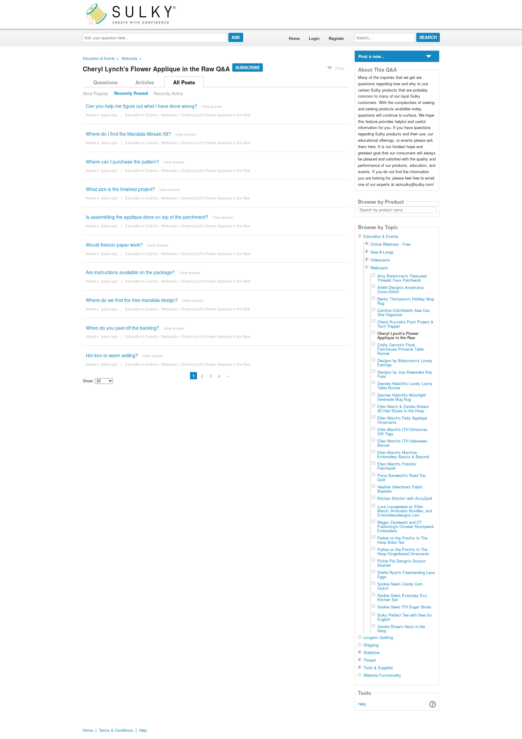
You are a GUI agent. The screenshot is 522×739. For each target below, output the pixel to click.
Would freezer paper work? (114, 244)
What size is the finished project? (120, 189)
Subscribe (247, 67)
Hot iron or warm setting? (112, 355)
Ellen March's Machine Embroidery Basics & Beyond (403, 454)
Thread (369, 660)
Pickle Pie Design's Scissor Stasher (401, 562)
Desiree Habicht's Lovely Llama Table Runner (404, 385)
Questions (105, 82)
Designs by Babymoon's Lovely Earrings (404, 362)
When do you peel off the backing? (122, 327)
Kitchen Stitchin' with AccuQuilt (404, 498)
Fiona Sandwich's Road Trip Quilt (401, 477)
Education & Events (99, 58)
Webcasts (129, 58)
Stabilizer (371, 652)
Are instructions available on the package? (130, 272)
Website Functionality (382, 675)
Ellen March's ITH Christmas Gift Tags (402, 431)
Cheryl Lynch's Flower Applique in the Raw (215, 114)
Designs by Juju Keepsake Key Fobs (404, 373)
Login (314, 38)
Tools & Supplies (378, 668)
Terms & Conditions (116, 730)
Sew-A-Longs (382, 252)
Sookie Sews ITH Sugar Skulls (404, 606)
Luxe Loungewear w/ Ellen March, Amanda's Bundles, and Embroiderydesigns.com (404, 510)
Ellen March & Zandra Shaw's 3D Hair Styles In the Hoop (403, 408)
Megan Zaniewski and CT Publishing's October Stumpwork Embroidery (405, 526)
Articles (144, 82)
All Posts (184, 82)
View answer (212, 106)
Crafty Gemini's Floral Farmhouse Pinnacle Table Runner (400, 348)
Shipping (371, 645)
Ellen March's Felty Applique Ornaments (402, 419)
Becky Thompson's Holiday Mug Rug (405, 300)
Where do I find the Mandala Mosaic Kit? (128, 133)
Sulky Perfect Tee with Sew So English (404, 616)
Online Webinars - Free (390, 244)
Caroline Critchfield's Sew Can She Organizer (403, 312)
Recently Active (168, 93)
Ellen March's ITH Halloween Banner (402, 442)
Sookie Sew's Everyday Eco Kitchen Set (402, 597)
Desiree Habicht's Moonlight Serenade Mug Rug (401, 396)
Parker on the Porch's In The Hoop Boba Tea (402, 539)
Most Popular (95, 93)
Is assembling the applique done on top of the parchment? (147, 216)
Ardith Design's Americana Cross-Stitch (400, 289)
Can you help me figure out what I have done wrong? (141, 105)
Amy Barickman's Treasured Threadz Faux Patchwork (402, 277)
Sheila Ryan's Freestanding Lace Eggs (406, 574)
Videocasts (380, 260)
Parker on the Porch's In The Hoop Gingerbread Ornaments (403, 551)
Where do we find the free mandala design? (132, 300)
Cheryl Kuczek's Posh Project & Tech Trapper (405, 323)
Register (336, 38)
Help (362, 704)
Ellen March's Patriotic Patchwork (397, 465)
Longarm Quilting (378, 637)
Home (294, 38)
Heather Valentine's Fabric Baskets (400, 488)
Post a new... (371, 56)
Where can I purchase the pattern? (122, 161)
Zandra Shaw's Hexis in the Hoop (401, 628)
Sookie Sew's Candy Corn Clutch (400, 585)
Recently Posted (131, 93)
